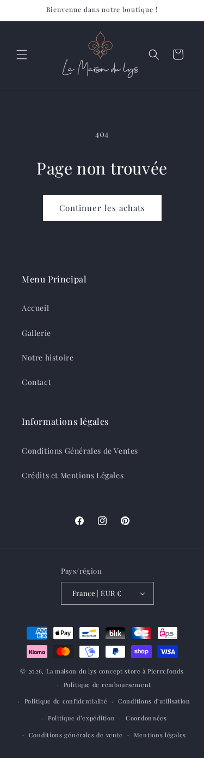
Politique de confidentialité (66, 701)
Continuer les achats (102, 207)
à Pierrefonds (163, 671)
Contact (36, 382)
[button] (22, 55)
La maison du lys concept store (93, 671)
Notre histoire (47, 357)
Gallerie (36, 333)
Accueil (35, 308)
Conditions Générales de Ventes (80, 451)
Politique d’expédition (81, 718)
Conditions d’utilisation (154, 701)
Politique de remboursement (107, 685)
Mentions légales (160, 735)
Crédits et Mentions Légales (72, 475)
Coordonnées (146, 718)
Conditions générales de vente (76, 735)
